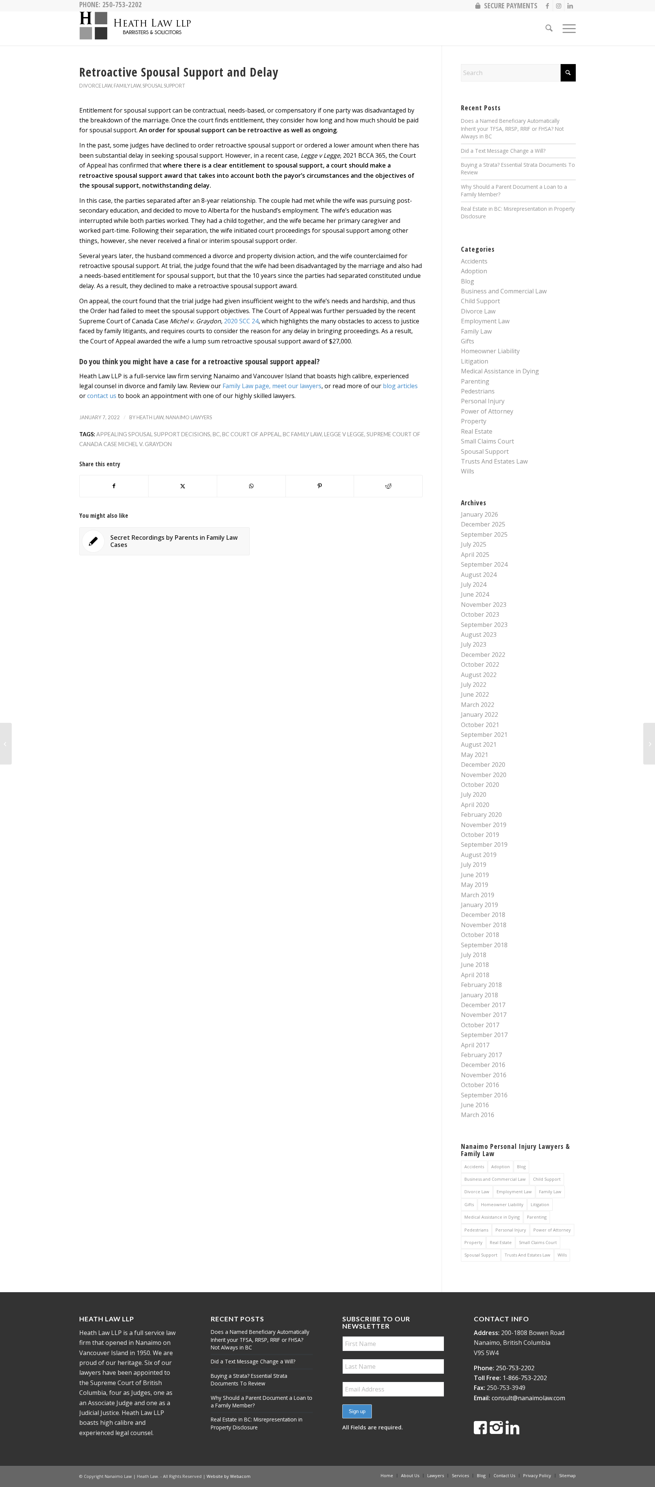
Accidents (474, 261)
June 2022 (475, 694)
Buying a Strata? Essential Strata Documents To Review (249, 1379)
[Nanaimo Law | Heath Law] (136, 28)
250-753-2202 (515, 1368)
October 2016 (480, 1085)
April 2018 (475, 975)
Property (473, 421)
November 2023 (483, 604)
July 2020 (473, 794)
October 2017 (480, 1025)
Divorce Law (95, 86)
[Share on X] (183, 486)
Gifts (467, 341)
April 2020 (475, 805)
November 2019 (483, 825)
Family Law (127, 86)
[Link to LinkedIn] (570, 5)
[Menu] (567, 28)
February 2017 (481, 1055)
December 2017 (483, 1005)
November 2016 (483, 1075)
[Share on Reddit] (388, 486)
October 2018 (480, 935)
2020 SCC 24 (241, 321)
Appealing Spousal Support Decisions (153, 434)
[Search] (549, 28)
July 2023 (473, 644)
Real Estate (476, 431)
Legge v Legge (344, 434)
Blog (467, 281)
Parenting (475, 381)
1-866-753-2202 (525, 1378)
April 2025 (475, 554)
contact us (101, 396)
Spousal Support (164, 86)
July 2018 (473, 955)
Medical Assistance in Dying (500, 371)
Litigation (474, 361)
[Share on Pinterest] (320, 486)
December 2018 (483, 914)
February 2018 (481, 985)
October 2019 (480, 834)
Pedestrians (478, 391)
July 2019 (473, 864)
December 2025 (483, 524)
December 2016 (483, 1065)
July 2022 (473, 684)
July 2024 (473, 584)
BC (216, 434)
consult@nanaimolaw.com (528, 1398)
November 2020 (483, 775)
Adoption (474, 271)
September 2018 (484, 945)
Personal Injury (483, 401)
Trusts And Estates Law (494, 461)
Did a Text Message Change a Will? (503, 150)
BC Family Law (302, 434)
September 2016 (484, 1095)
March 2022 (477, 704)
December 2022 (483, 654)
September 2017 (484, 1035)
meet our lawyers (296, 386)
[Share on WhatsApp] (251, 486)
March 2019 (477, 895)
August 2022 (479, 675)
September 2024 (484, 564)
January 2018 (479, 995)
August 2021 (479, 744)
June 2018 (475, 965)
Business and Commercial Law (504, 291)
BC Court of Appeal (251, 434)
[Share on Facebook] (114, 486)
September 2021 (484, 734)
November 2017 (483, 1015)
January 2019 (479, 905)
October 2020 (480, 784)
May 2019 (474, 885)
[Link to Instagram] (558, 5)
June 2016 (475, 1105)
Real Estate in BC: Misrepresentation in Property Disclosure (256, 1423)
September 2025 (484, 534)
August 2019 (479, 855)
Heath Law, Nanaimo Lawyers (174, 417)
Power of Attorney (487, 411)
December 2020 (483, 764)
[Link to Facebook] (547, 5)
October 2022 (480, 664)
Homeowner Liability (490, 351)
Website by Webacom (229, 1476)
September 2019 (484, 844)
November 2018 (483, 925)
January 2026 (479, 514)
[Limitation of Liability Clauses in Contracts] (6, 744)
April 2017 (475, 1045)
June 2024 (475, 594)
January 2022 (479, 714)
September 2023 (484, 624)
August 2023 (479, 634)
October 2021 (480, 725)
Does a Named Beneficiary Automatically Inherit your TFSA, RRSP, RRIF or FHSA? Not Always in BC (512, 128)
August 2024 (479, 574)
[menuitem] (504, 6)
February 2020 (481, 814)
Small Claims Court (487, 441)
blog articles (400, 386)
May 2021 (474, 755)
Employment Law (485, 321)
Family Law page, (247, 386)
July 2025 (473, 544)
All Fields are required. (372, 1427)
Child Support (480, 301)
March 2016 (477, 1115)
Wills (467, 471)
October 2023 (480, 614)
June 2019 (475, 875)
